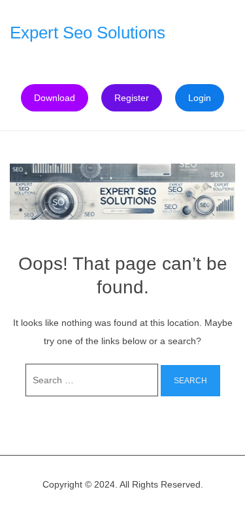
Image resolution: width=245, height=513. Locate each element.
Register (131, 98)
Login (199, 98)
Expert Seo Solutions (87, 32)
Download (54, 98)
